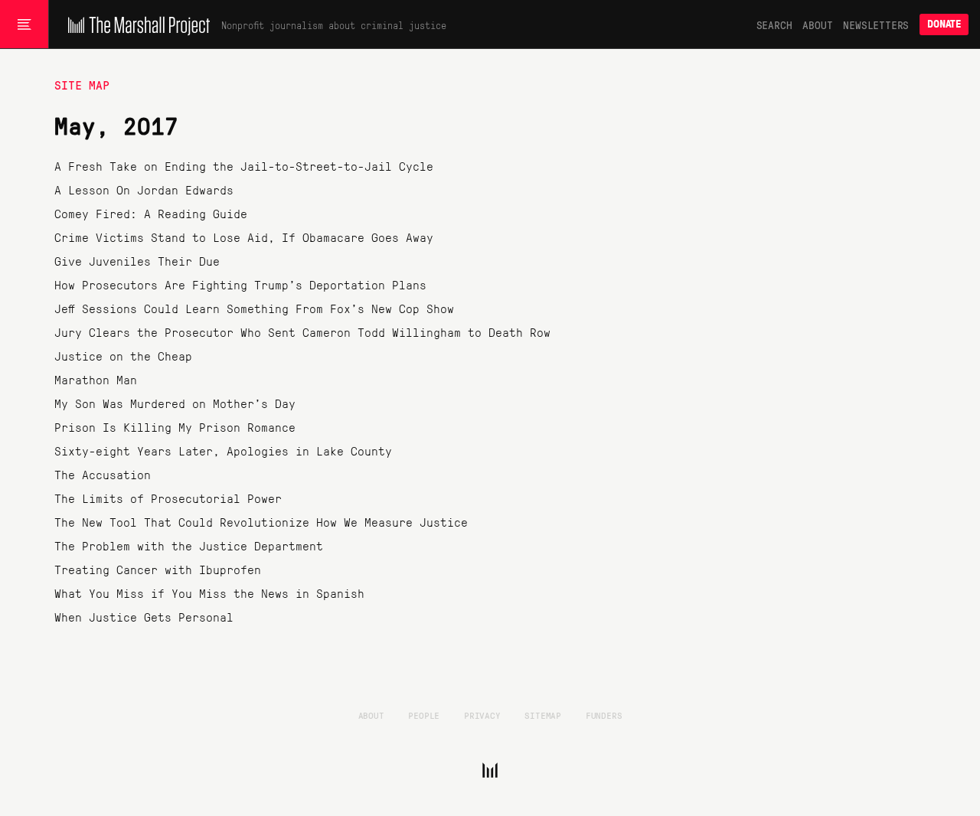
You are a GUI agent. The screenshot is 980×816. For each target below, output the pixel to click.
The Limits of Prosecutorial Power (168, 498)
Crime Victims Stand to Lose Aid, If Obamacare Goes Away (243, 237)
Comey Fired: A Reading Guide (150, 213)
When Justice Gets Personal (144, 617)
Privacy (482, 715)
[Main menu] (24, 24)
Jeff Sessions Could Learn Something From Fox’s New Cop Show (254, 308)
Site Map (81, 85)
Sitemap (542, 715)
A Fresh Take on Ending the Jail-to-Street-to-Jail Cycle (243, 166)
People (423, 715)
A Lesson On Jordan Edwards (144, 189)
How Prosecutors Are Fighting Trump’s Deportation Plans (240, 284)
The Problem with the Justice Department (188, 545)
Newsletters (876, 24)
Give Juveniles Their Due (137, 261)
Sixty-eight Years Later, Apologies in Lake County (223, 450)
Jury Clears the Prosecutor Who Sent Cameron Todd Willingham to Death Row (302, 332)
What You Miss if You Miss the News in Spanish (209, 593)
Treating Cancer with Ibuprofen (157, 569)
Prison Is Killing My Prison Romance (175, 427)
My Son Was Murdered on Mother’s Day (175, 403)
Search (774, 24)
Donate (944, 24)
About (817, 24)
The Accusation (102, 474)
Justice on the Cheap (123, 356)
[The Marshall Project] (135, 24)
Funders (604, 715)
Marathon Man (95, 379)
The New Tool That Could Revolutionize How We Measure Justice (261, 522)
